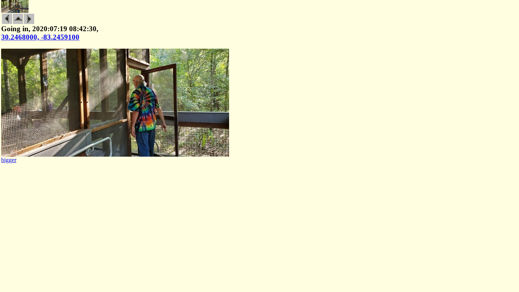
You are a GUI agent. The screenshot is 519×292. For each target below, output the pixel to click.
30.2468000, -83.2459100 (40, 37)
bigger (8, 160)
